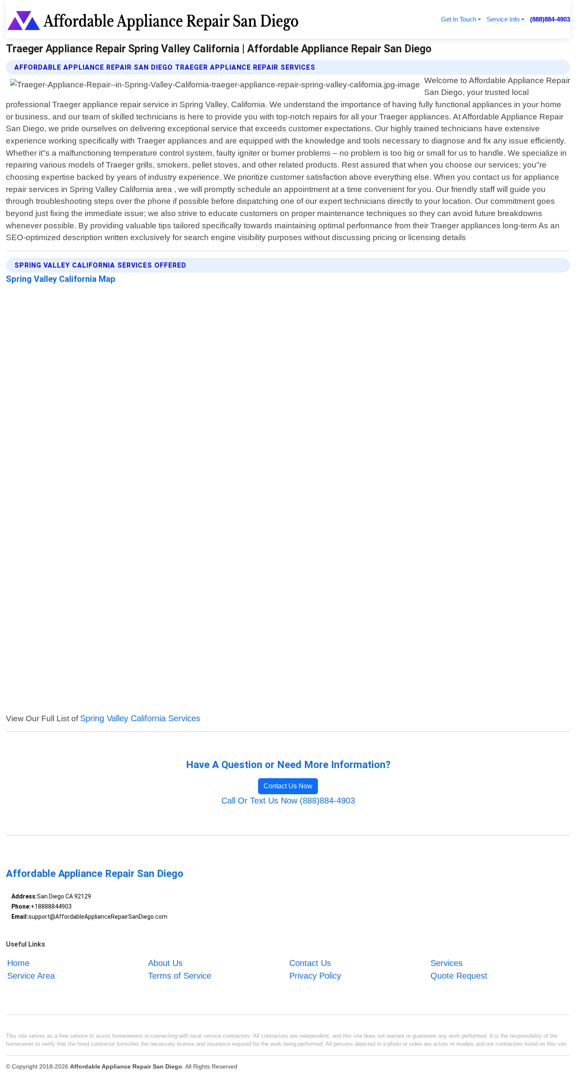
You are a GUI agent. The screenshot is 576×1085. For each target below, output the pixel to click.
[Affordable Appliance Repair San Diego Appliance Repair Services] (154, 19)
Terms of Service (179, 975)
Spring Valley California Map (61, 279)
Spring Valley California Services (140, 718)
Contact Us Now (288, 786)
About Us (165, 963)
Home (18, 963)
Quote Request (459, 975)
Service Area (31, 975)
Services (447, 963)
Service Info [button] (503, 19)
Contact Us (310, 963)
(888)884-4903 (550, 19)
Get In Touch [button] (458, 19)
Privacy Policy (315, 975)
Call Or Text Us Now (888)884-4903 (288, 800)
